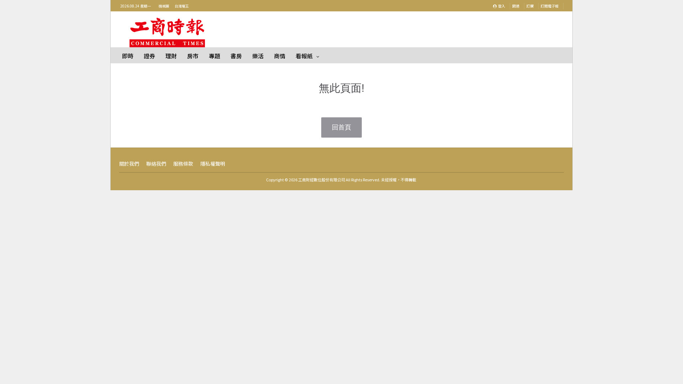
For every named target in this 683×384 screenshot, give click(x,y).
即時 (127, 56)
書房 (236, 56)
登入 (501, 6)
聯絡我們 (156, 163)
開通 (515, 6)
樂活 (258, 56)
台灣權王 (182, 6)
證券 (149, 56)
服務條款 (183, 163)
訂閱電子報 (549, 6)
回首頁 (341, 127)
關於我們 (129, 163)
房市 (192, 56)
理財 (171, 56)
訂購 (530, 6)
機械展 (164, 6)
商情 (279, 56)
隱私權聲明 (212, 163)
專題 (214, 56)
